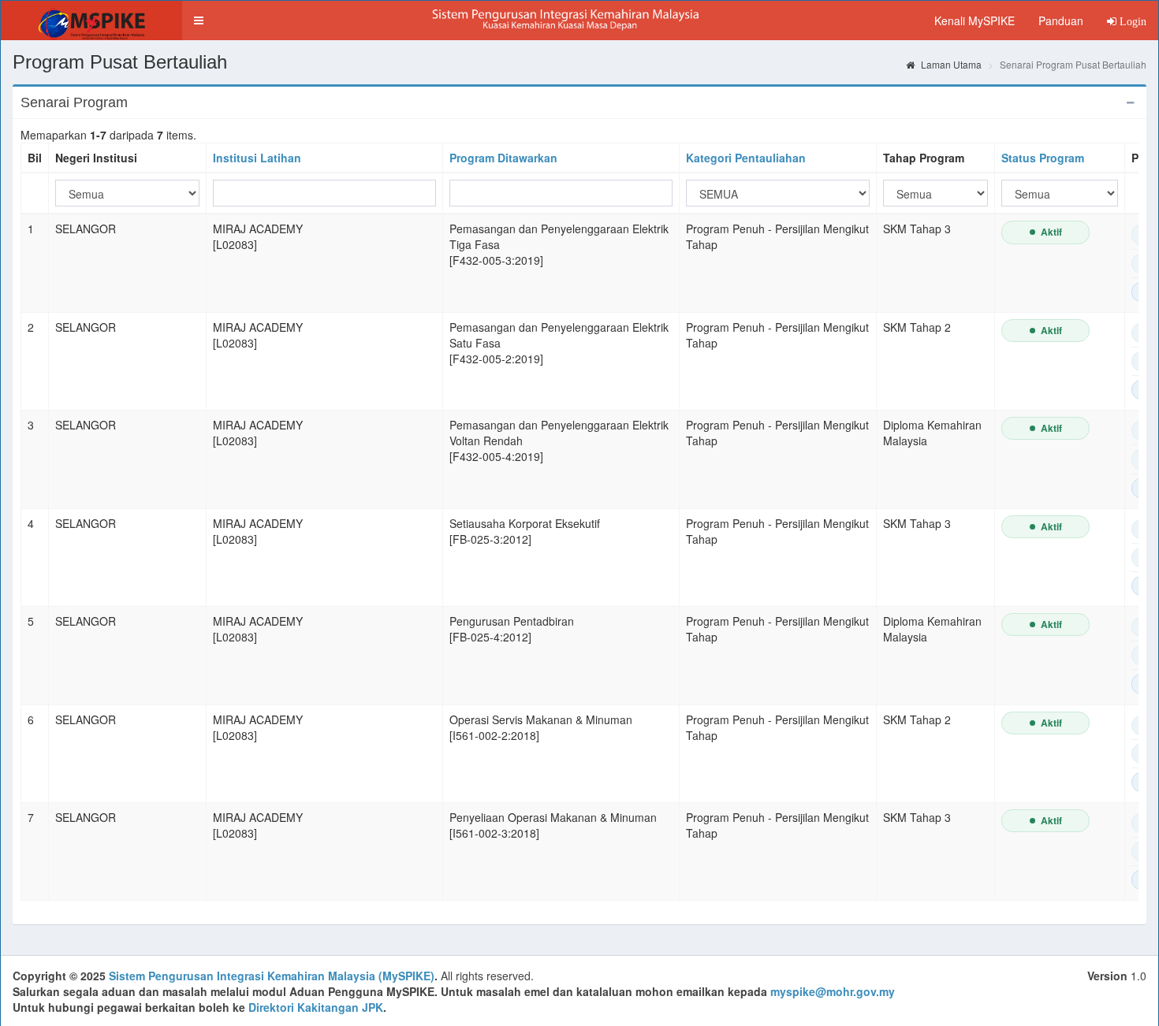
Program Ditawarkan (503, 157)
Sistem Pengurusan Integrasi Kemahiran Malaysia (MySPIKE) (271, 975)
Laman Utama (950, 64)
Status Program (1042, 157)
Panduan (1060, 20)
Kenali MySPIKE (974, 20)
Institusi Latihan (257, 157)
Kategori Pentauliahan (746, 157)
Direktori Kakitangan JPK (315, 1007)
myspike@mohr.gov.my (832, 991)
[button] (198, 20)
